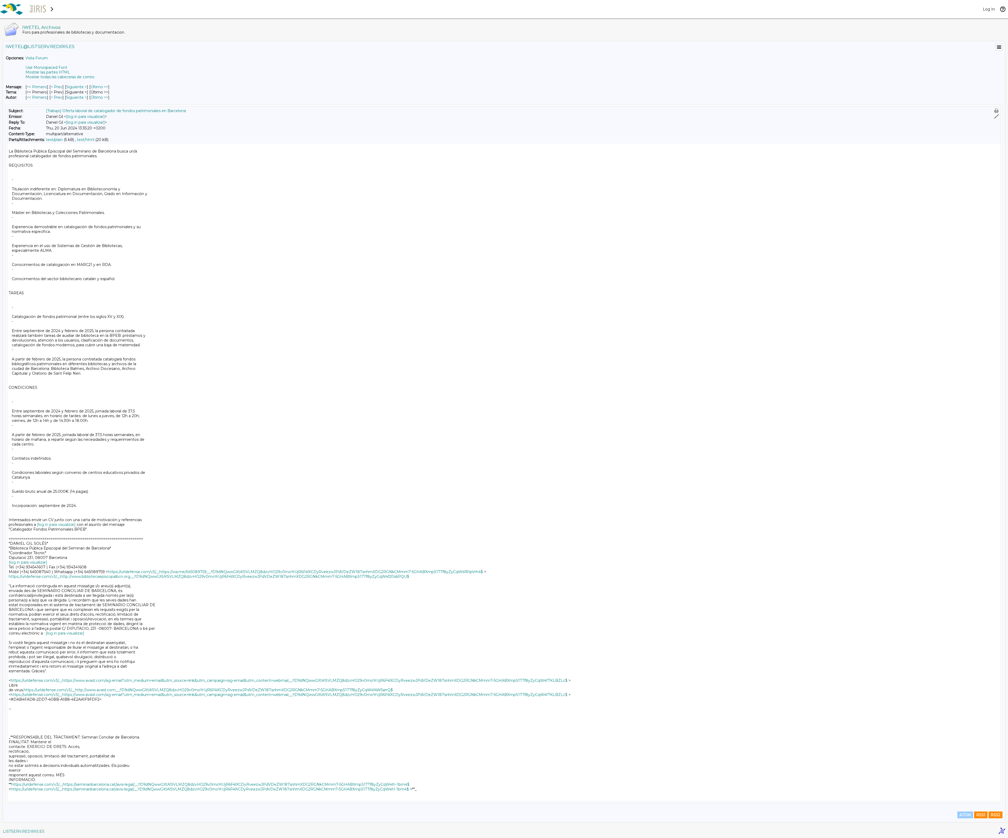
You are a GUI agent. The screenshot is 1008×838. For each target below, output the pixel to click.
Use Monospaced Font (46, 67)
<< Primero (37, 87)
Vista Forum (36, 58)
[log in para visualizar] (85, 116)
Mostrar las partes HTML (47, 72)
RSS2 (995, 815)
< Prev (56, 87)
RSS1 (980, 815)
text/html (85, 139)
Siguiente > (76, 87)
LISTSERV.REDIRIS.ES (23, 831)
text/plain (54, 139)
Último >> (99, 87)
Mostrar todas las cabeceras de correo (59, 77)
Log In (989, 9)
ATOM (965, 815)
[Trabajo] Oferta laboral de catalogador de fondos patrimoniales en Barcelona (116, 110)
